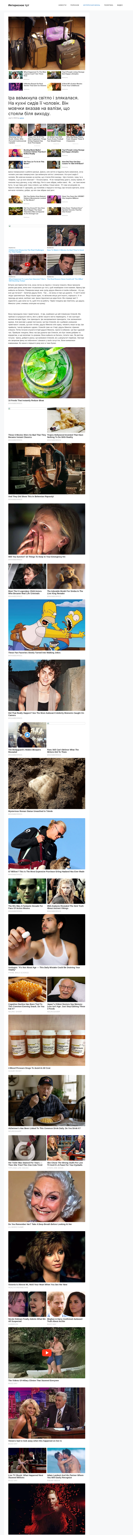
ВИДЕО (120, 5)
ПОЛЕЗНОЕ (74, 5)
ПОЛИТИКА (108, 5)
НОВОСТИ (62, 5)
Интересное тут (18, 5)
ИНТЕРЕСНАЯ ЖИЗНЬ (91, 5)
